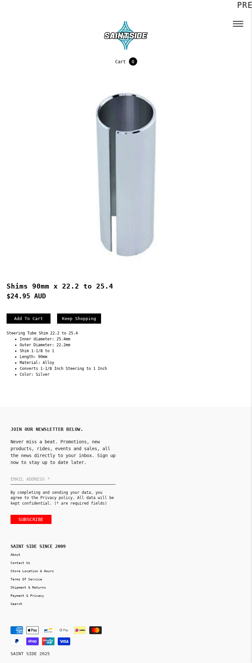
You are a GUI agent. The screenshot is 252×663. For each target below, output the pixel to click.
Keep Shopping (79, 318)
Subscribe (31, 519)
